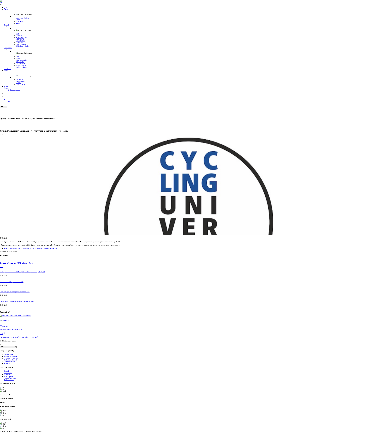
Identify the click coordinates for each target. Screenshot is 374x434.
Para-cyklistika (20, 41)
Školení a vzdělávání (10, 360)
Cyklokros (19, 35)
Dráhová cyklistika (21, 37)
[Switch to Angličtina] (9, 101)
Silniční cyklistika (21, 44)
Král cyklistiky (8, 376)
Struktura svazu (8, 354)
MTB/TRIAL (20, 39)
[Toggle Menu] (1, 4)
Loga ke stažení (20, 81)
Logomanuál (19, 79)
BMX (17, 34)
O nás (5, 7)
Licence (18, 20)
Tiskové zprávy (20, 84)
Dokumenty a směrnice (11, 358)
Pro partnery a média (10, 356)
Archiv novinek (9, 380)
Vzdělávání (7, 69)
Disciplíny (7, 25)
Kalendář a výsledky (10, 378)
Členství (6, 9)
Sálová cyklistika (21, 42)
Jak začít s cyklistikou (22, 18)
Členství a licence (9, 362)
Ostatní (18, 23)
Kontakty (7, 363)
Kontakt (18, 83)
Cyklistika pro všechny (23, 46)
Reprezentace (8, 48)
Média (6, 70)
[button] (5, 100)
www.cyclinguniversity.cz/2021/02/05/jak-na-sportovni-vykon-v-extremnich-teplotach (30, 248)
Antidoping (19, 21)
